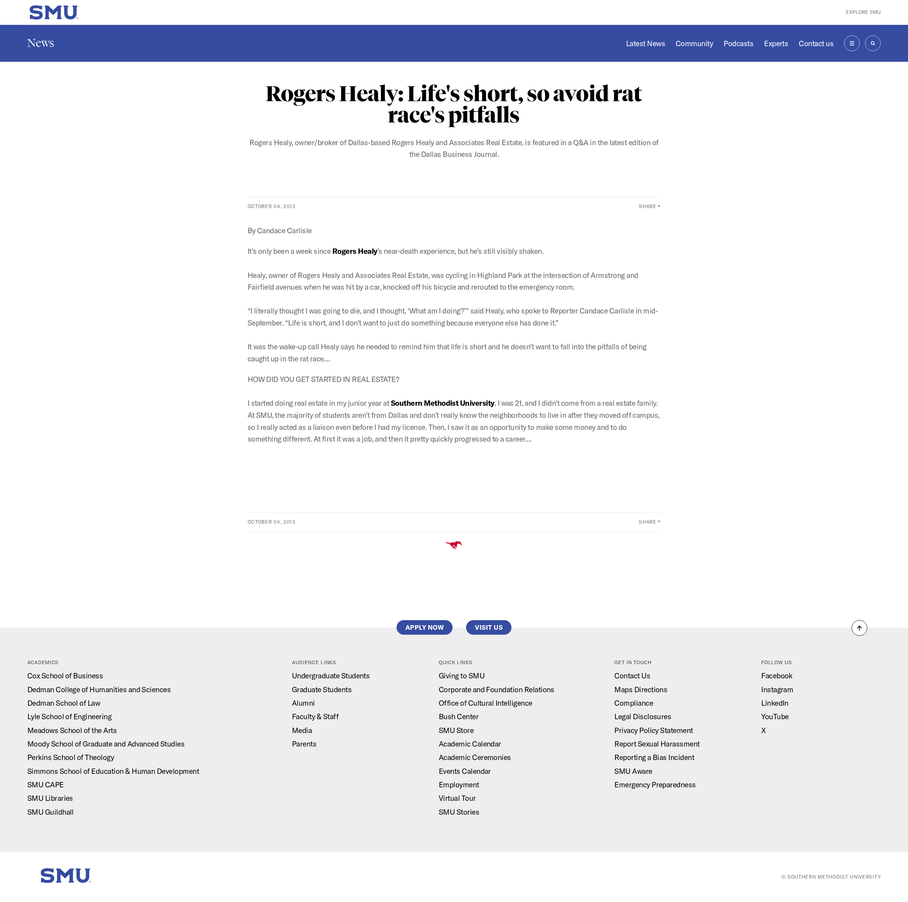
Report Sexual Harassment (656, 743)
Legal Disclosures (642, 716)
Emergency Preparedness (655, 784)
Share (648, 206)
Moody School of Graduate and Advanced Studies (105, 743)
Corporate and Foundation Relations (496, 689)
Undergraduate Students (331, 675)
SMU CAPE (45, 784)
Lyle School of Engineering (69, 716)
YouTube (774, 716)
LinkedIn (774, 702)
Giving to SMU (462, 675)
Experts (776, 43)
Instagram (777, 689)
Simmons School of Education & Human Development (113, 771)
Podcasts (738, 43)
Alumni (303, 702)
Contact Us (632, 675)
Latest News (645, 43)
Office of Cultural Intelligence (485, 702)
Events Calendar (465, 771)
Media (302, 730)
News (40, 43)
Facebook (776, 675)
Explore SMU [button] (863, 12)
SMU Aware (633, 771)
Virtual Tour (457, 798)
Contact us (816, 43)
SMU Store (456, 730)
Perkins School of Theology (70, 757)
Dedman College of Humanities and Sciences (99, 689)
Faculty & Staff (315, 716)
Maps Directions (640, 689)
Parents (304, 743)
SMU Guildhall (50, 811)
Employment (459, 784)
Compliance (633, 702)
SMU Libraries (50, 798)
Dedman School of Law (63, 702)
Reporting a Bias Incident (654, 757)
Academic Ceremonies (475, 757)
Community (694, 43)
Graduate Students (321, 689)
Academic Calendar (470, 743)
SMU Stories (459, 811)
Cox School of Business (65, 675)
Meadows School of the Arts (72, 730)
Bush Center (458, 716)
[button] (859, 628)
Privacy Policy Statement (653, 730)
